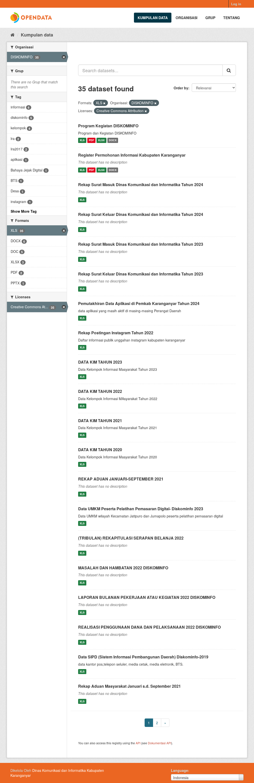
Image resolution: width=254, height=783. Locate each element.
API (138, 743)
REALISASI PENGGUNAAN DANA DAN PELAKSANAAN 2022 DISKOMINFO (149, 627)
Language (179, 770)
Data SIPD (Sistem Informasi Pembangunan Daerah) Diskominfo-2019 (143, 657)
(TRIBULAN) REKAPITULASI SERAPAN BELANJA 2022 (131, 538)
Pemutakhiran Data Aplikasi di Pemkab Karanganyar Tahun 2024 (138, 303)
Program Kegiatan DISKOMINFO (108, 126)
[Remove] (104, 103)
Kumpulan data (153, 17)
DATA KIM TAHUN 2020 (100, 449)
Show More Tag (24, 211)
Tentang (231, 17)
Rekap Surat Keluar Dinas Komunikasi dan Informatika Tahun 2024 (140, 214)
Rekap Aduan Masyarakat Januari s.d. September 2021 (129, 686)
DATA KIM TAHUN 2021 (100, 420)
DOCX (113, 140)
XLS (82, 140)
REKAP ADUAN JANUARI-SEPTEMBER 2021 (120, 479)
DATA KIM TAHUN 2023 (100, 362)
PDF (91, 140)
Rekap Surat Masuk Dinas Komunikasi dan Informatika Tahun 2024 (140, 184)
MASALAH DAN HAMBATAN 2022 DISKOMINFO (123, 568)
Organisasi (186, 17)
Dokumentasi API (159, 743)
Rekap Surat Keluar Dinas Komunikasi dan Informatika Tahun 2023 (140, 274)
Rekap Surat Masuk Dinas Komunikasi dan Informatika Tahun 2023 (140, 244)
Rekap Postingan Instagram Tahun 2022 (115, 333)
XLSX (101, 140)
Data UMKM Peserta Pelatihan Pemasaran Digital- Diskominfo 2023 (140, 508)
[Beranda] (12, 34)
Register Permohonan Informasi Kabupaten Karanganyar (132, 155)
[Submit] (229, 70)
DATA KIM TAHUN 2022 (100, 391)
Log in (236, 3)
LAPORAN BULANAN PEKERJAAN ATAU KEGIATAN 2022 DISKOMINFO (146, 597)
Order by (181, 87)
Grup (210, 17)
